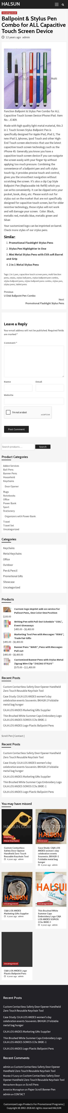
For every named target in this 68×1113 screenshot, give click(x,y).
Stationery (9, 510)
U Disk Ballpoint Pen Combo (20, 293)
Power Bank (9, 503)
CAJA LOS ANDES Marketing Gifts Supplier (27, 710)
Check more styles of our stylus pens (25, 230)
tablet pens (21, 284)
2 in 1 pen (13, 274)
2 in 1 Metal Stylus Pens (24, 264)
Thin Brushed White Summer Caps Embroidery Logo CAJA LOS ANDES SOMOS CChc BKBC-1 (32, 718)
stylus (12, 277)
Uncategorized (9, 13)
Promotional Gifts (13, 576)
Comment (10, 342)
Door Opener (12, 486)
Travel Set (8, 525)
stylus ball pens (24, 277)
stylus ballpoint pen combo (45, 277)
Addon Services (11, 465)
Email (39, 381)
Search (42, 446)
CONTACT (19, 1094)
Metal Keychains (12, 553)
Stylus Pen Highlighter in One (27, 248)
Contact (18, 735)
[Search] (63, 5)
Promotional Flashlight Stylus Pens (31, 243)
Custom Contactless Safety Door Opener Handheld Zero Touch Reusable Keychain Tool (32, 689)
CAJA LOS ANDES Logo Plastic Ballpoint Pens (28, 725)
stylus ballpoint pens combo (38, 281)
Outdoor (8, 565)
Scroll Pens (32, 1084)
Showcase (9, 582)
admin (26, 37)
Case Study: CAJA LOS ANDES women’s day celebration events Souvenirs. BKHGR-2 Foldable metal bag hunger (31, 700)
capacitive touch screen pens (33, 274)
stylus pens (9, 284)
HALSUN (11, 4)
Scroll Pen (7, 735)
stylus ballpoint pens (14, 281)
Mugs (6, 491)
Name (7, 381)
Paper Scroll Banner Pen (41, 1089)
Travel (6, 521)
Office (6, 499)
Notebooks (9, 495)
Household (9, 477)
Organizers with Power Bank (20, 516)
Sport (6, 507)
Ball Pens (8, 469)
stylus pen (57, 281)
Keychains (8, 481)
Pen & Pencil (10, 570)
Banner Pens (10, 473)
